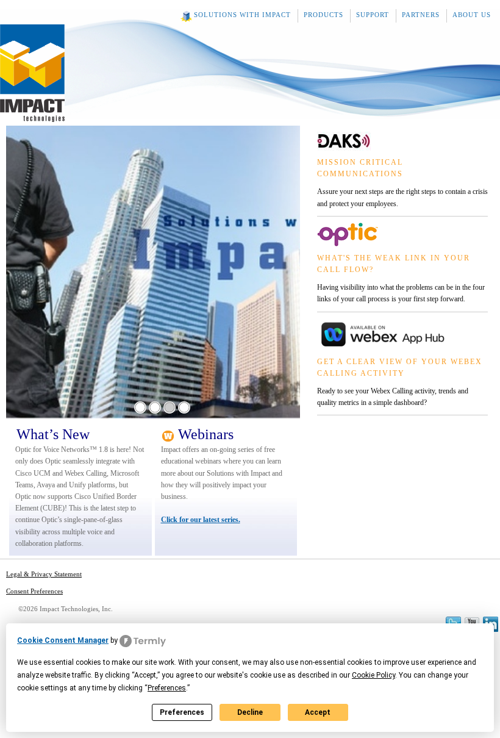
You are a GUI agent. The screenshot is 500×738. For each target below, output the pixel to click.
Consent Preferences (34, 591)
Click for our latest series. (200, 519)
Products (323, 14)
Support (372, 14)
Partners (421, 14)
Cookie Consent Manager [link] (63, 640)
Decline (250, 712)
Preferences (182, 712)
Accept (317, 712)
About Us (471, 14)
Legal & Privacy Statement (44, 574)
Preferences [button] (167, 688)
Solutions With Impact (242, 14)
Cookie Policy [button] (373, 675)
